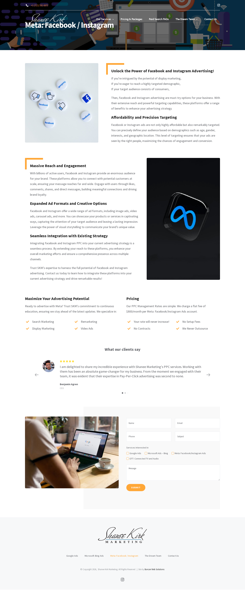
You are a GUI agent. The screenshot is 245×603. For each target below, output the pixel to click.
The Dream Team (153, 555)
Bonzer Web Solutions (154, 569)
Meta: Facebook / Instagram (124, 555)
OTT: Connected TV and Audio (144, 458)
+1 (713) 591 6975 (39, 5)
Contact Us (173, 555)
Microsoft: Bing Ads (94, 555)
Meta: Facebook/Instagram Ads (190, 453)
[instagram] (218, 5)
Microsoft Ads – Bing (158, 453)
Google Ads (135, 453)
